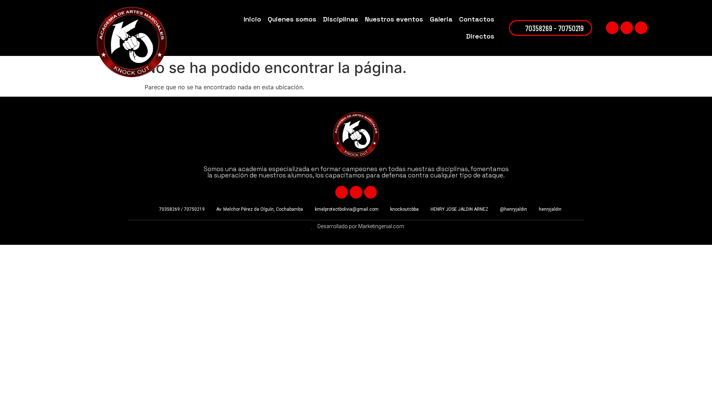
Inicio (252, 19)
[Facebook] (612, 27)
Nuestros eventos (394, 19)
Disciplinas (340, 19)
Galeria (441, 19)
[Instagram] (641, 27)
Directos (480, 36)
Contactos (476, 19)
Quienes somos (292, 19)
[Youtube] (626, 27)
